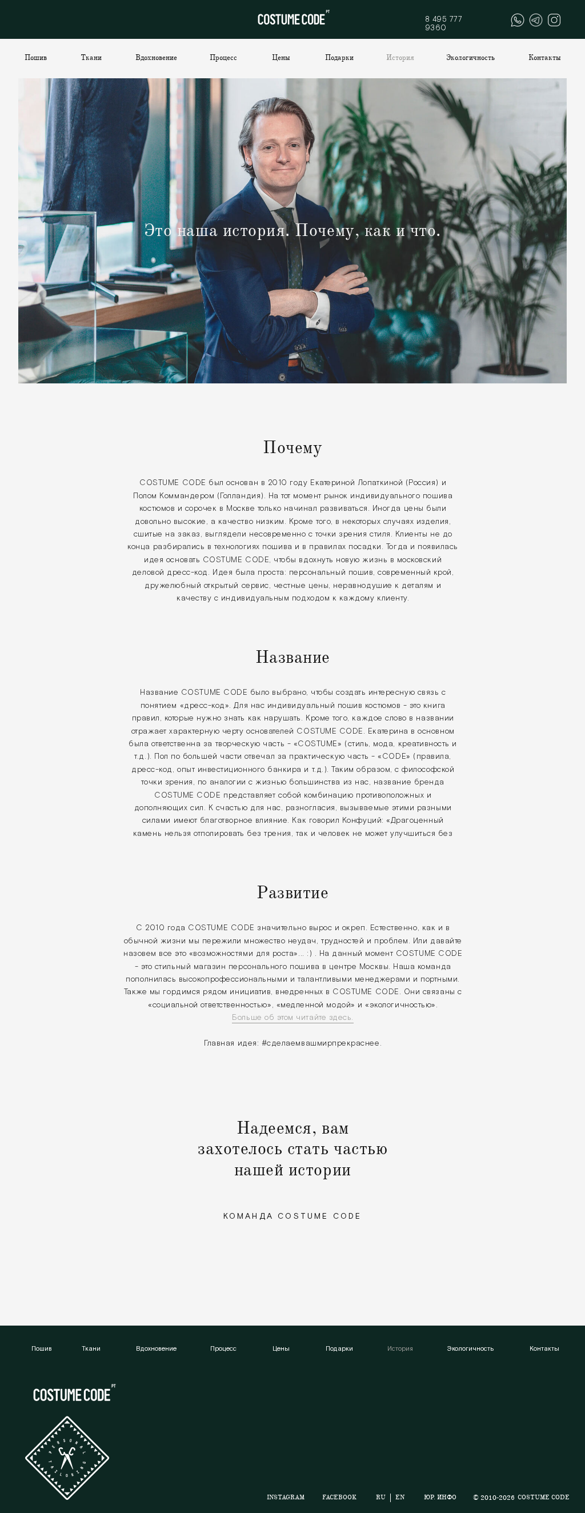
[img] (535, 19)
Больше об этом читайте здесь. (292, 1017)
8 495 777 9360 (444, 24)
